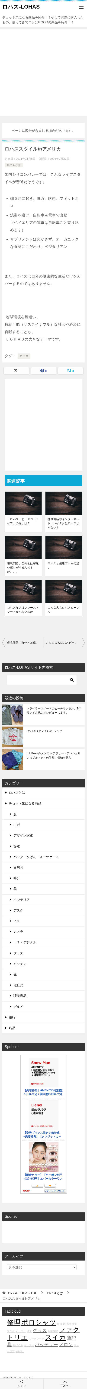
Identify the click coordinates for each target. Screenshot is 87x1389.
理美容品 (19, 996)
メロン (66, 1344)
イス (16, 921)
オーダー (21, 1331)
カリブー (29, 1345)
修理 (13, 1322)
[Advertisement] (43, 72)
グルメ (18, 1006)
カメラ (18, 931)
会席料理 (53, 1331)
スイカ (55, 1337)
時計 (16, 878)
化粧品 (18, 985)
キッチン (19, 964)
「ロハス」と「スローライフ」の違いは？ (23, 521)
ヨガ (16, 825)
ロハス (24, 356)
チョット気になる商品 (25, 803)
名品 (12, 1028)
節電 (16, 846)
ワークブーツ (36, 1338)
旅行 (12, 1017)
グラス (18, 953)
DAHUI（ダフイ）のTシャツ (44, 731)
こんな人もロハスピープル (63, 609)
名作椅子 (72, 1323)
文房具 (18, 867)
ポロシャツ (38, 1322)
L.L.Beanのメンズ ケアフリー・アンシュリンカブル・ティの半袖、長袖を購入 (54, 755)
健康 (59, 1323)
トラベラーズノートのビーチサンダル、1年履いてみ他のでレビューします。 (54, 710)
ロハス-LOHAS (21, 7)
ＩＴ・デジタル (24, 942)
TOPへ (65, 1385)
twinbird (20, 1351)
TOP (22, 1293)
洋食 (29, 1331)
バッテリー (46, 1344)
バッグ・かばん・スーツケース (36, 857)
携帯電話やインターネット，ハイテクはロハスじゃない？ (63, 523)
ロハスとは (14, 165)
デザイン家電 (23, 835)
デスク (18, 910)
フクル (11, 1331)
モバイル (18, 1345)
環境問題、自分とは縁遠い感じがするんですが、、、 (23, 567)
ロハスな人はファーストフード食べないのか (23, 609)
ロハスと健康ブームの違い (63, 565)
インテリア (21, 900)
